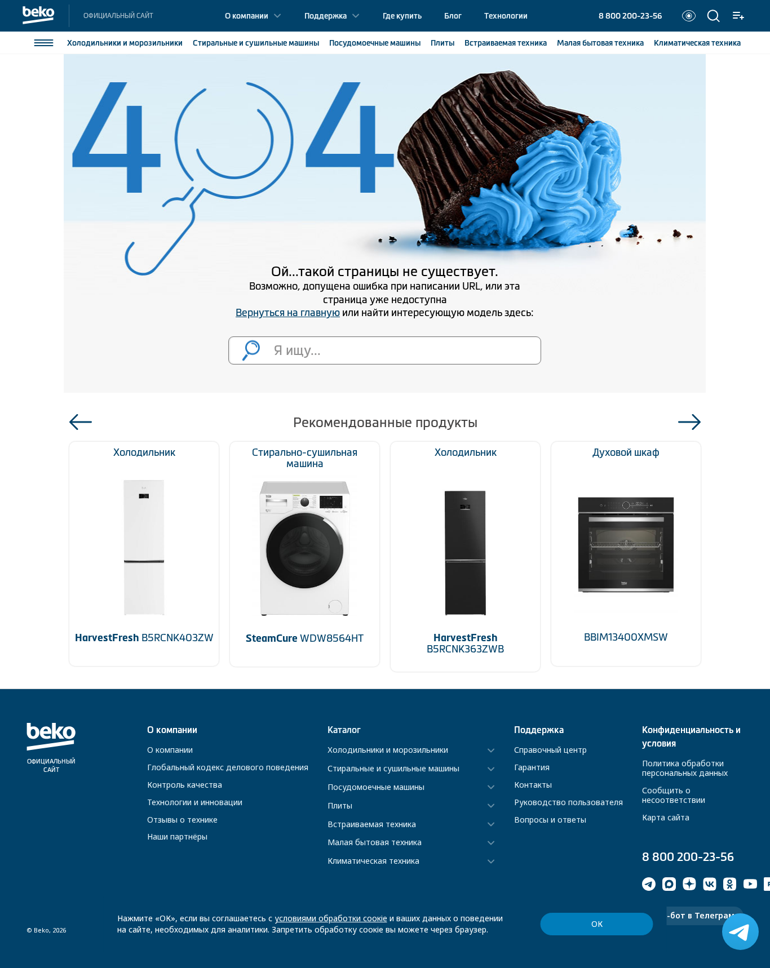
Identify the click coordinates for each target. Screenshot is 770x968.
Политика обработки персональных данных (685, 768)
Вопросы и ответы (550, 819)
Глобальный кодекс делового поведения (227, 767)
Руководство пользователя (568, 802)
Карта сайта (665, 817)
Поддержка (325, 15)
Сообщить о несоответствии (673, 795)
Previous (80, 422)
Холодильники (125, 42)
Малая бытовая (600, 42)
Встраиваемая (505, 42)
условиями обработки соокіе (331, 918)
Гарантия (532, 767)
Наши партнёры (177, 836)
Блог (453, 15)
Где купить (402, 15)
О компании (246, 15)
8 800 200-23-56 (630, 15)
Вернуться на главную (288, 312)
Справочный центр (550, 749)
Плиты (442, 42)
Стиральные (256, 42)
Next (689, 422)
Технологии (506, 15)
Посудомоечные (375, 42)
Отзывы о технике (182, 819)
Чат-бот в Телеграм (692, 915)
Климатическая (697, 42)
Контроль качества (184, 784)
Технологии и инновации (194, 802)
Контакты (533, 784)
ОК (597, 923)
